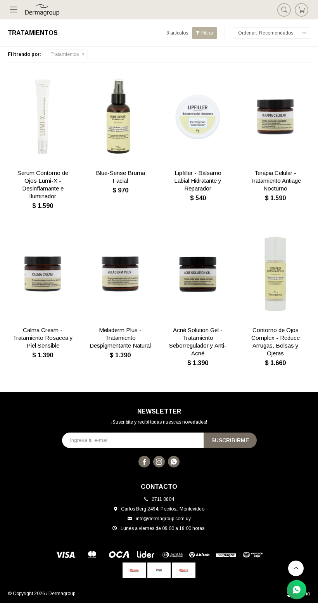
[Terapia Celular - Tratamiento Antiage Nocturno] (275, 116)
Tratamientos (65, 54)
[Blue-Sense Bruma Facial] (120, 116)
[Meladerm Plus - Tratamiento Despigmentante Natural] (120, 273)
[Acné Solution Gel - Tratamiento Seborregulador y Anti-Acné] (198, 273)
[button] (284, 9)
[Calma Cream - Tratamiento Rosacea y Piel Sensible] (43, 273)
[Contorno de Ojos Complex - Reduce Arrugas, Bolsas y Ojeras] (275, 273)
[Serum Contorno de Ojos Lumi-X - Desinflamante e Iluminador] (43, 116)
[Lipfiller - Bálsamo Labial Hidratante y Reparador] (198, 116)
